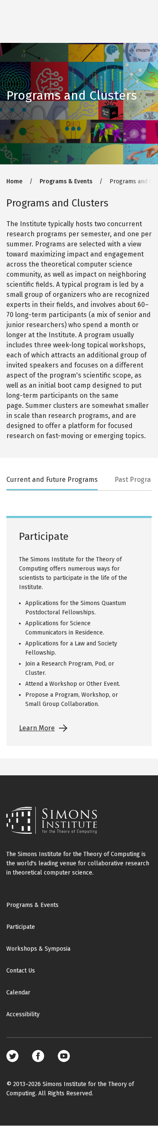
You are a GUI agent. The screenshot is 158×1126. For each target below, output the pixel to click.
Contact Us (20, 970)
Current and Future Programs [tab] (52, 480)
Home (14, 181)
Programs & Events (66, 181)
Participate (20, 926)
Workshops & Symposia (38, 948)
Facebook (38, 1056)
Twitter (12, 1056)
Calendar (18, 992)
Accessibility (23, 1014)
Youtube (64, 1056)
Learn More (37, 728)
